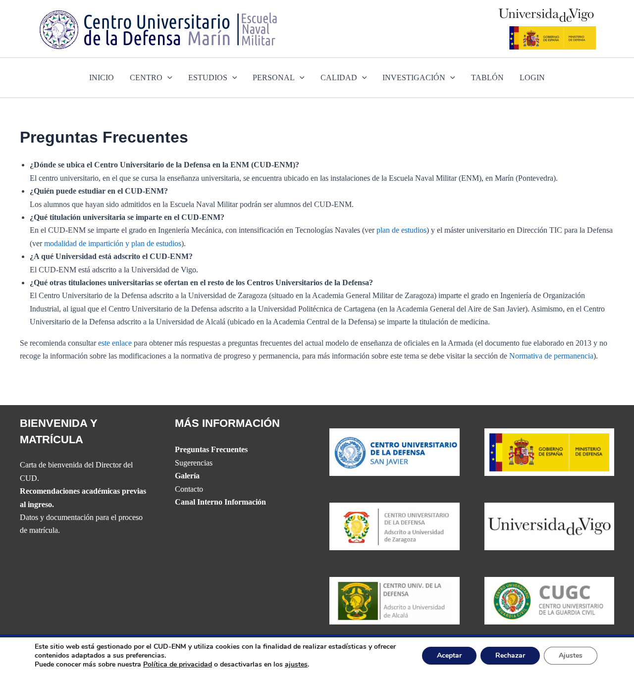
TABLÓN (487, 77)
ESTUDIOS (207, 77)
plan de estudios (401, 230)
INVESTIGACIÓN (413, 77)
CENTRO (146, 77)
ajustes (296, 664)
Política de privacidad (177, 664)
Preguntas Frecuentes (211, 449)
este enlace (115, 343)
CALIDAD (338, 77)
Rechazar (510, 655)
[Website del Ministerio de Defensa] (549, 451)
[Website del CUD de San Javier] (394, 451)
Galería (187, 475)
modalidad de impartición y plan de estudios (112, 243)
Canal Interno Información (220, 502)
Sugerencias (193, 463)
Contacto (189, 489)
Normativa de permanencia (551, 356)
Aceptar (449, 655)
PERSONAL (274, 77)
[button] (167, 78)
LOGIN (532, 77)
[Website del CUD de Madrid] (394, 600)
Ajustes (570, 655)
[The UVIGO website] (549, 525)
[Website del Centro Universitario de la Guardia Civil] (549, 600)
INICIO (101, 77)
